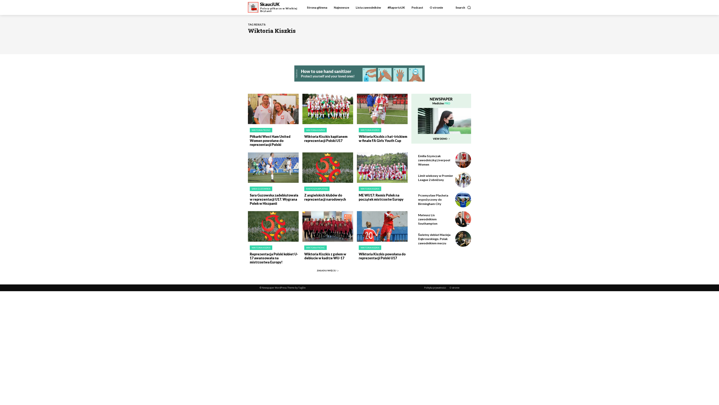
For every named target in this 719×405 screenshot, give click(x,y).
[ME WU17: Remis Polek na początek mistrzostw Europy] (382, 167)
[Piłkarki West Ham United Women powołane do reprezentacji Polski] (273, 109)
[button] (463, 7)
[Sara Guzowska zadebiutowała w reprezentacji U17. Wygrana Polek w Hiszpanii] (273, 167)
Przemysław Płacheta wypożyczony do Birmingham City (433, 200)
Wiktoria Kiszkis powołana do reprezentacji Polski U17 (382, 256)
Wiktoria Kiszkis (315, 130)
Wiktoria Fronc (261, 130)
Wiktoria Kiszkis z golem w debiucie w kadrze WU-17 (325, 256)
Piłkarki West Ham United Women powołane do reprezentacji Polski (270, 140)
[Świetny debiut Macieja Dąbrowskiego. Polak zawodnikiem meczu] (463, 239)
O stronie (454, 287)
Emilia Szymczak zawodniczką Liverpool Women (434, 160)
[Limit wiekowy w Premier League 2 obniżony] (463, 180)
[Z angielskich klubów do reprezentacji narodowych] (327, 167)
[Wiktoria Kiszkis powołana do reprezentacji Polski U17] (382, 226)
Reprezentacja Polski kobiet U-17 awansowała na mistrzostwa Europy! (274, 258)
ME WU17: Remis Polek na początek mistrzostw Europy (381, 197)
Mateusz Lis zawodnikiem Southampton (427, 219)
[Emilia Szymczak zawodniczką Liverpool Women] (463, 160)
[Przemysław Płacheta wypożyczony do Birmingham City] (463, 199)
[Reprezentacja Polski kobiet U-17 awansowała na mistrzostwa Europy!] (273, 226)
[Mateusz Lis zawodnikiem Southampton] (463, 219)
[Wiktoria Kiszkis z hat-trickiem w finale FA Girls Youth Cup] (382, 109)
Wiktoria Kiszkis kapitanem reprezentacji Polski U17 (326, 138)
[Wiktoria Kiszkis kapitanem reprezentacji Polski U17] (327, 109)
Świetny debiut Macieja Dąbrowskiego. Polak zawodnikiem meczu (434, 239)
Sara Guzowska (261, 188)
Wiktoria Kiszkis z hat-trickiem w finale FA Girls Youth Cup (383, 138)
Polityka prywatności (435, 287)
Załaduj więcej (326, 270)
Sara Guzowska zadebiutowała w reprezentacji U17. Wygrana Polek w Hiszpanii (274, 199)
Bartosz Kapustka (317, 188)
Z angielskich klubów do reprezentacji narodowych (325, 197)
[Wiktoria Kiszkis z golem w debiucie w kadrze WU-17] (327, 226)
